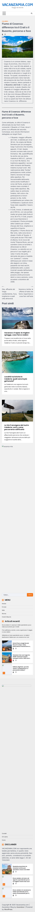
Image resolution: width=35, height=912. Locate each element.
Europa (4, 607)
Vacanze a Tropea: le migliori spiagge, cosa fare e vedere (17, 334)
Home (3, 840)
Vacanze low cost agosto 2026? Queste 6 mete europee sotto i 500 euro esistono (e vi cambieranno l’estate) (21, 658)
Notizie (4, 603)
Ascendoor (20, 907)
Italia (3, 610)
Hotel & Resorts (6, 617)
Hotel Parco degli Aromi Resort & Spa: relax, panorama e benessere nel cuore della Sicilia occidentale (22, 646)
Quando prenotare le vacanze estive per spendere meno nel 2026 (21, 868)
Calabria (5, 21)
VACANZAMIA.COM (17, 4)
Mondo (4, 613)
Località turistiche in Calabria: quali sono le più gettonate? (15, 379)
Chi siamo (5, 837)
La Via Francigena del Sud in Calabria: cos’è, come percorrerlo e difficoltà (16, 427)
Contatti (4, 833)
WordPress (8, 909)
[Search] (31, 13)
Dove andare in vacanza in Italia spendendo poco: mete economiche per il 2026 (22, 892)
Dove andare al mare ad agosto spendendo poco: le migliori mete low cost (21, 879)
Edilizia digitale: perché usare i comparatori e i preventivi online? (21, 668)
